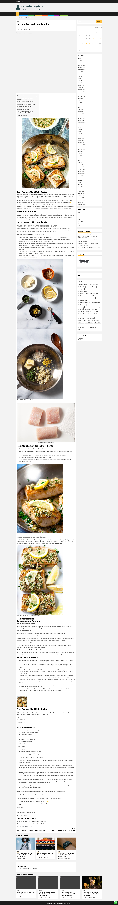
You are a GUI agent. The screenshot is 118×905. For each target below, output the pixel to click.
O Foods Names (89, 322)
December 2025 (81, 65)
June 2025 (80, 76)
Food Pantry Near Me (82, 298)
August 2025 (80, 72)
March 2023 (80, 136)
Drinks (56, 14)
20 (89, 41)
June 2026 (80, 60)
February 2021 (81, 189)
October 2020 (81, 197)
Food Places (92, 298)
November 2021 (81, 169)
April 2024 (80, 107)
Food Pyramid (90, 304)
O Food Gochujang (82, 320)
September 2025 (81, 69)
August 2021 (80, 175)
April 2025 (80, 80)
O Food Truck (97, 322)
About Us (62, 14)
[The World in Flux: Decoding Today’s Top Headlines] (45, 844)
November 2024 (81, 91)
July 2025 (80, 74)
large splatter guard (22, 798)
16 (100, 38)
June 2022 (80, 156)
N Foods (95, 313)
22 (96, 41)
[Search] (101, 14)
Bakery (50, 14)
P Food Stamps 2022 (91, 327)
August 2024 (80, 98)
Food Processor (81, 304)
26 (86, 43)
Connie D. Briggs (26, 29)
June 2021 (80, 180)
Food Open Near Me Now (83, 293)
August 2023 (80, 125)
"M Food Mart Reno (82, 284)
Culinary (30, 14)
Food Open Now (94, 293)
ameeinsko (80, 338)
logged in (26, 868)
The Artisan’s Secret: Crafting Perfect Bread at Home (89, 234)
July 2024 (80, 100)
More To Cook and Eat (23, 109)
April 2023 (80, 133)
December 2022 (81, 142)
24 (79, 43)
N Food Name (89, 313)
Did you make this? (23, 115)
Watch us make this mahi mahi (25, 101)
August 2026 (80, 58)
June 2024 (80, 102)
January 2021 (81, 191)
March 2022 (80, 162)
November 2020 (81, 195)
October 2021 (81, 171)
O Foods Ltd (81, 322)
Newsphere (61, 903)
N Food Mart (81, 313)
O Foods (97, 320)
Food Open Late (88, 289)
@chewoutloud (35, 821)
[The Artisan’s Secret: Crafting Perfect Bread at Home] (26, 882)
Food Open (80, 289)
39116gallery (81, 339)
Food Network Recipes (91, 286)
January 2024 (81, 113)
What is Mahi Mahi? (22, 99)
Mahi (23, 826)
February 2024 (81, 111)
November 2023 (81, 118)
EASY (20, 826)
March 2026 (80, 63)
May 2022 (80, 158)
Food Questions (89, 307)
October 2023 (81, 120)
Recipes (44, 14)
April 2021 (80, 184)
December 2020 (81, 193)
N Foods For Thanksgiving (83, 316)
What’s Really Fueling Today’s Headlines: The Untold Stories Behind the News (25, 855)
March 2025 (80, 83)
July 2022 (80, 153)
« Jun (79, 50)
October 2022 (81, 147)
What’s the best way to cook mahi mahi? (27, 103)
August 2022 (80, 151)
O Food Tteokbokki (82, 324)
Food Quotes (87, 309)
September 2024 (81, 96)
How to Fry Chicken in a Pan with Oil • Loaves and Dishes (31, 829)
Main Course (22, 14)
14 (93, 38)
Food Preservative (96, 302)
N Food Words (81, 318)
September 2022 (81, 149)
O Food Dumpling (90, 318)
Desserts (37, 14)
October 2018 (81, 202)
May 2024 (80, 105)
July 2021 (80, 178)
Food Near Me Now (93, 284)
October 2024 (81, 94)
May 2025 (80, 78)
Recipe (30, 826)
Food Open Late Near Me (83, 291)
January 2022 (81, 167)
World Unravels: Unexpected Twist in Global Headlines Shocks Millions (66, 855)
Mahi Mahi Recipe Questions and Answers (28, 108)
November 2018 (81, 200)
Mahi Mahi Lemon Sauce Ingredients (26, 104)
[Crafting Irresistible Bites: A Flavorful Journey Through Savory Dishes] (48, 882)
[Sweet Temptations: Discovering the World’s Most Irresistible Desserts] (70, 882)
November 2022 (81, 144)
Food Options (92, 295)
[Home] (17, 14)
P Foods (90, 324)
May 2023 (80, 131)
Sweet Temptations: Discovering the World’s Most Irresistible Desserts (69, 894)
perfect (26, 826)
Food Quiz (80, 309)
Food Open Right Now (83, 295)
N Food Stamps (95, 316)
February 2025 (81, 85)
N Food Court (89, 311)
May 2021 (80, 182)
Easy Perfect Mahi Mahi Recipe (25, 98)
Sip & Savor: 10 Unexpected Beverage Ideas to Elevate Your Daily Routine (91, 894)
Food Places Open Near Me (84, 302)
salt (24, 737)
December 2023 (81, 116)
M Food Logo (81, 311)
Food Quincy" (97, 307)
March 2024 (80, 109)
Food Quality (81, 307)
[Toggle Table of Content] (36, 96)
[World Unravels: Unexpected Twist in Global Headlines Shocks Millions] (66, 844)
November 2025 (81, 67)
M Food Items (95, 309)
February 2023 (81, 138)
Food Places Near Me (82, 300)
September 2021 (81, 173)
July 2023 (80, 127)
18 (83, 41)
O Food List (90, 320)
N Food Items (96, 311)
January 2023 (81, 140)
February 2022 (81, 164)
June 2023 (80, 129)
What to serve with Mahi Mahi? (25, 106)
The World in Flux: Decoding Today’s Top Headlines (45, 854)
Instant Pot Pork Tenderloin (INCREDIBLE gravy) (63, 829)
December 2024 (81, 89)
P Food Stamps (81, 327)
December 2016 (81, 204)
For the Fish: (25, 114)
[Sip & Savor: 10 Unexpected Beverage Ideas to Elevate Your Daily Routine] (92, 882)
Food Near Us (81, 286)
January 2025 (81, 87)
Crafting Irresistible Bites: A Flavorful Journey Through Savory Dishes (47, 894)
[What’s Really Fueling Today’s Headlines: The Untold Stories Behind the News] (25, 844)
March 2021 (80, 186)
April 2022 (80, 160)
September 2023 (81, 122)
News (18, 21)
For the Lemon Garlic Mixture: (28, 112)
